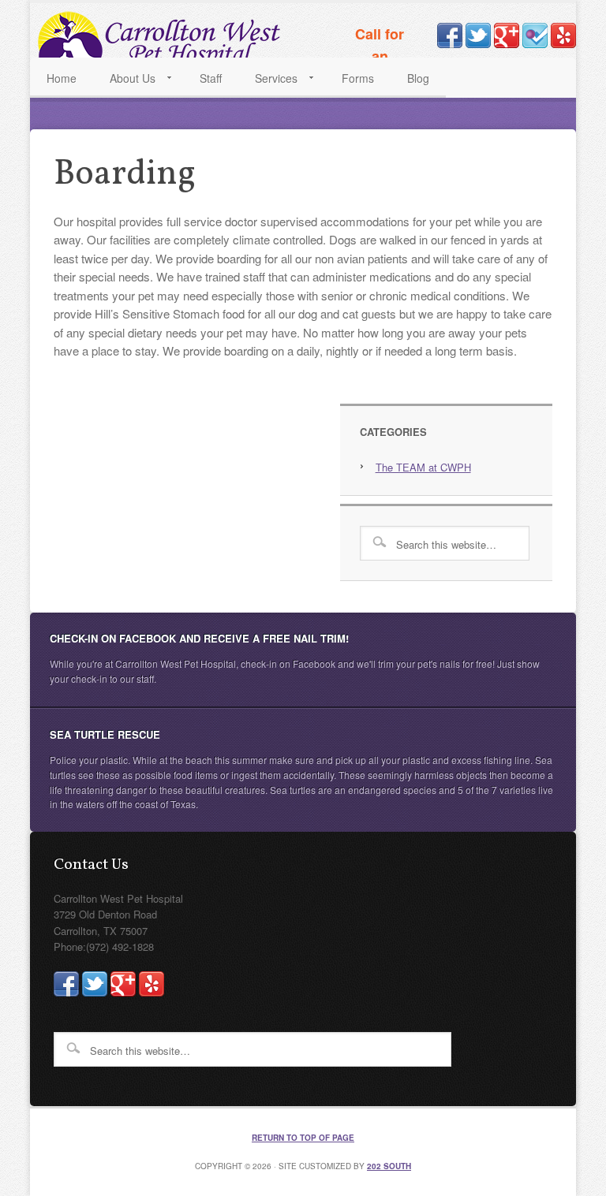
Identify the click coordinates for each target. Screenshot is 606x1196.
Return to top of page (303, 1137)
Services (267, 81)
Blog (418, 78)
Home (62, 78)
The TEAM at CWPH (423, 467)
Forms (358, 78)
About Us (124, 81)
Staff (211, 78)
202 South (389, 1166)
